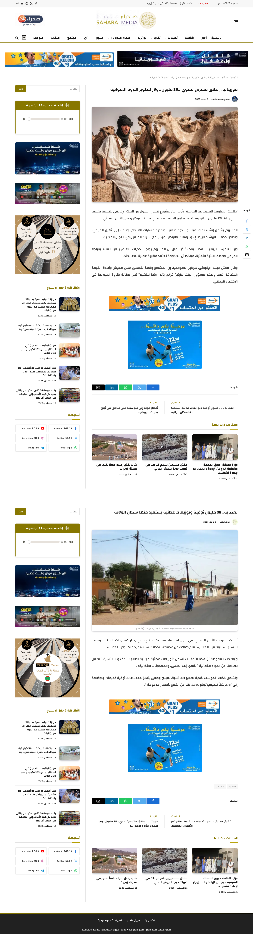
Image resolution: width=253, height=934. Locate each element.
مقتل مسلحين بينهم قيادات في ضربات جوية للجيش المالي (166, 467)
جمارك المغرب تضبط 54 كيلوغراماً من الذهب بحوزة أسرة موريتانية (36, 327)
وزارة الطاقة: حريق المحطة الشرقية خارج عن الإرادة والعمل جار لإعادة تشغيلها (215, 469)
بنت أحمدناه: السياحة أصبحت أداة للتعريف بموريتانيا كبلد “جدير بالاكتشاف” (37, 371)
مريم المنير (225, 522)
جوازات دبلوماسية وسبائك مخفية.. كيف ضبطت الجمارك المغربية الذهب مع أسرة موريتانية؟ (39, 305)
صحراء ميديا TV (120, 38)
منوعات (38, 38)
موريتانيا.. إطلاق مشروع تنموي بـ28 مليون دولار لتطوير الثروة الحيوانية (128, 823)
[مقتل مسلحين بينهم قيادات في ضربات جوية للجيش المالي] (164, 447)
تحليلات (173, 38)
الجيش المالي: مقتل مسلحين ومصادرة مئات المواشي (164, 3)
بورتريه (142, 38)
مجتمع (71, 38)
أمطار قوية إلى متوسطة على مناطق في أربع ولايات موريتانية (129, 410)
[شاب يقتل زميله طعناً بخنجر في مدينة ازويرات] (114, 447)
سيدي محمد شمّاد (220, 99)
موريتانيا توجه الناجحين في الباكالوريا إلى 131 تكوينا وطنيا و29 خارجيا (38, 349)
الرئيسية (216, 38)
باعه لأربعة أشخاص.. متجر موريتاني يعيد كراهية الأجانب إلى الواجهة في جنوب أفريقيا (36, 394)
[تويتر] (247, 229)
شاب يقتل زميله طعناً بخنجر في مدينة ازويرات (116, 467)
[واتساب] (247, 246)
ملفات (55, 38)
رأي (86, 38)
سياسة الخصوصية (91, 930)
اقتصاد (189, 38)
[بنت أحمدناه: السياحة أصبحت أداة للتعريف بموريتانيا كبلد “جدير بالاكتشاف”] (69, 373)
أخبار (204, 38)
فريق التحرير (133, 920)
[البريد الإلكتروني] (247, 254)
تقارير (157, 38)
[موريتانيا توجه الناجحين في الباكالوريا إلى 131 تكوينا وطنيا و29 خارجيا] (69, 350)
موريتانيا (220, 786)
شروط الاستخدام (110, 930)
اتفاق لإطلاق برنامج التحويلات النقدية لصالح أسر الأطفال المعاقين (201, 823)
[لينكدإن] (247, 237)
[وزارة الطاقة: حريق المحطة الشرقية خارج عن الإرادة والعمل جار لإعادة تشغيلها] (215, 447)
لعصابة (232, 786)
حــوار (99, 38)
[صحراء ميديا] (126, 20)
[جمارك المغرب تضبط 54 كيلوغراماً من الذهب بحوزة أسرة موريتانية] (69, 330)
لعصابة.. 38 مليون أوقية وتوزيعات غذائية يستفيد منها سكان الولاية (202, 410)
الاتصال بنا (149, 920)
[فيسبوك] (247, 221)
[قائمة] (236, 20)
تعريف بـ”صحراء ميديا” (110, 920)
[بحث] (17, 38)
